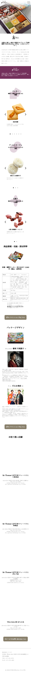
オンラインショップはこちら (16, 317)
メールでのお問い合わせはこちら (16, 639)
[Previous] (5, 114)
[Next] (25, 114)
